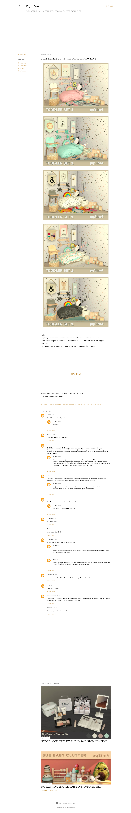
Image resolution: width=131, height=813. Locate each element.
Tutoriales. (76, 11)
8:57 (50, 585)
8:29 (58, 595)
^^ (48, 585)
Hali (54, 560)
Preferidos (22, 71)
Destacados (22, 66)
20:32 (59, 484)
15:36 (59, 545)
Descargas (22, 63)
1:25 (53, 415)
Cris (48, 475)
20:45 (54, 499)
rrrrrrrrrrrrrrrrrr (51, 595)
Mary (55, 421)
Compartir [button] (21, 55)
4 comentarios (53, 790)
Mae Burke (71, 807)
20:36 (59, 421)
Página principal (33, 11)
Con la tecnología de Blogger (67, 803)
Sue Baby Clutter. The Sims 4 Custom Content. (71, 786)
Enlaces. (66, 11)
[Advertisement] (65, 34)
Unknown (50, 445)
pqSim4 (32, 6)
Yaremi (49, 499)
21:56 (56, 575)
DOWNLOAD (76, 374)
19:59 (56, 539)
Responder (51, 430)
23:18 (55, 529)
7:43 (56, 445)
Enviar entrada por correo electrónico (92, 404)
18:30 (52, 475)
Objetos (21, 68)
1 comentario (52, 745)
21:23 (55, 608)
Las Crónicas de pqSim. (52, 11)
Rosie (49, 415)
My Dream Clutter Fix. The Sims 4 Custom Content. (74, 741)
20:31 (59, 457)
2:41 (56, 518)
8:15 (58, 559)
